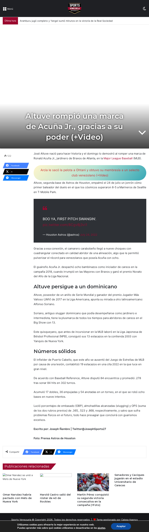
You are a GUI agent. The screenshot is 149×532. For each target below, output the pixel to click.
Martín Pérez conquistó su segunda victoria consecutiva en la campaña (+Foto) (93, 500)
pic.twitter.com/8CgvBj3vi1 (65, 225)
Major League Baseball (118, 158)
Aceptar (121, 526)
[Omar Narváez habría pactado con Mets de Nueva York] (19, 482)
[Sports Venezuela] (75, 8)
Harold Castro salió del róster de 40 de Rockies (55, 498)
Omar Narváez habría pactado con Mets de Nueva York (17, 498)
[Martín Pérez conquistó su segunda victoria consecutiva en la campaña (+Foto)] (93, 482)
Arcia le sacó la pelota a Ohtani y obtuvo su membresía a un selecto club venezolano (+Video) (90, 172)
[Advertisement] (74, 51)
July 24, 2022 (88, 234)
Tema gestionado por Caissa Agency (117, 519)
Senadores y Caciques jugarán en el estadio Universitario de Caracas (129, 480)
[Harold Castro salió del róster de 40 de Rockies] (56, 482)
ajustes (101, 528)
